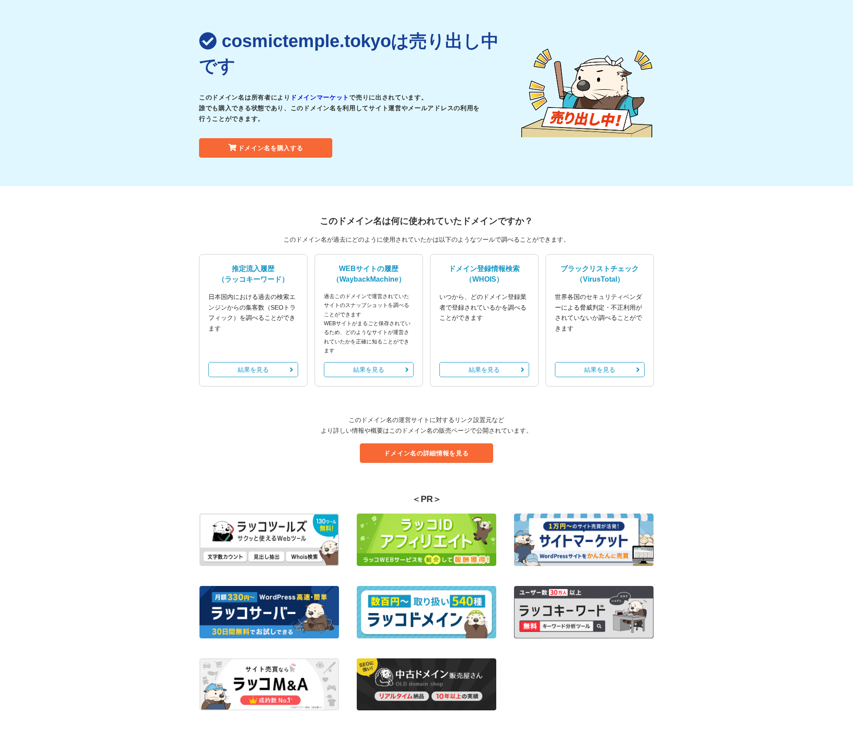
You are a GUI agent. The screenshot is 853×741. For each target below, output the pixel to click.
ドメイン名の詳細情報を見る (426, 453)
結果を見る (253, 369)
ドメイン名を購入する (270, 147)
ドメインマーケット (320, 97)
